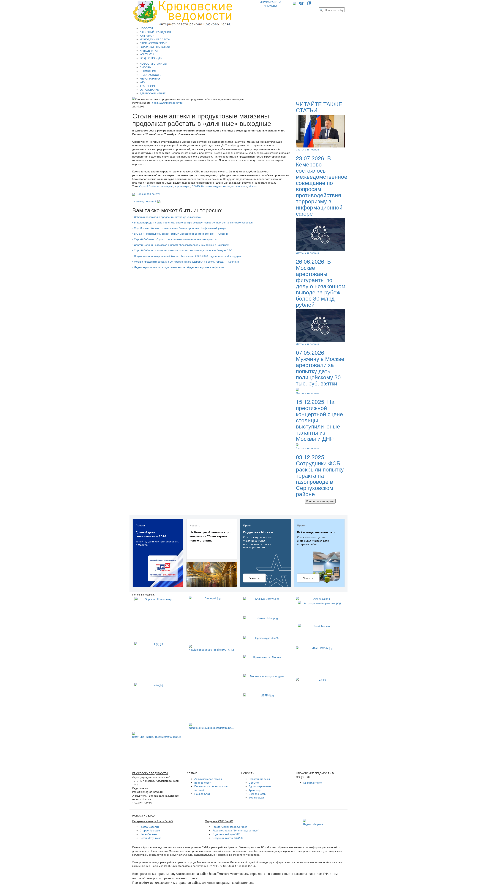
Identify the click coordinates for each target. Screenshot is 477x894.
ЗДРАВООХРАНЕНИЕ (152, 93)
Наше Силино (148, 834)
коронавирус (182, 186)
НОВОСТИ (146, 28)
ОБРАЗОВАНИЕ (149, 89)
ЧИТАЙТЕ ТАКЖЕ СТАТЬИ (319, 107)
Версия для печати (147, 194)
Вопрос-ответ (202, 782)
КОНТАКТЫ (147, 54)
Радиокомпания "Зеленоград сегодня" (235, 830)
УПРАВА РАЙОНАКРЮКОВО (270, 3)
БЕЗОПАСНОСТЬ (150, 75)
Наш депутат (202, 793)
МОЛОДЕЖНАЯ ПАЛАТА (155, 39)
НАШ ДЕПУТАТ (149, 50)
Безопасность (257, 793)
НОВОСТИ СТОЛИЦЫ (153, 63)
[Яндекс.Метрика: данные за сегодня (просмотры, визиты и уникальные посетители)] (313, 822)
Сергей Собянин (149, 186)
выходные (167, 186)
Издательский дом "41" (226, 834)
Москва (253, 186)
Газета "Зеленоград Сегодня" (230, 826)
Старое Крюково (150, 830)
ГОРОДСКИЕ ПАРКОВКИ (155, 47)
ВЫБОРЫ (145, 67)
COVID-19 (198, 186)
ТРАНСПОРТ (147, 86)
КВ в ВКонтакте (312, 782)
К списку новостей (144, 201)
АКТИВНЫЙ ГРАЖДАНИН (155, 32)
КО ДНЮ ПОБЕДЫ (151, 58)
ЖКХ (142, 82)
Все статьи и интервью (320, 501)
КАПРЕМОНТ (148, 35)
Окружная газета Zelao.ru (228, 838)
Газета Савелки (149, 826)
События (254, 782)
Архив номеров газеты (208, 779)
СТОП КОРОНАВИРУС (153, 43)
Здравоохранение (260, 786)
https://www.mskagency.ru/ (167, 102)
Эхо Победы (256, 797)
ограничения (239, 186)
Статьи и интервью (307, 149)
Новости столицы (259, 779)
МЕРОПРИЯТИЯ (150, 78)
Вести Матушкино (150, 838)
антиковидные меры (217, 186)
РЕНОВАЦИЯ (148, 71)
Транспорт (255, 790)
